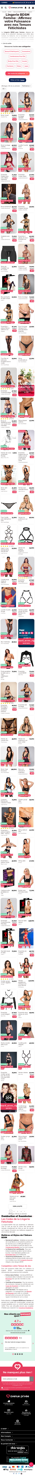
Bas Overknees (5, 642)
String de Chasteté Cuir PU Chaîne (5, 268)
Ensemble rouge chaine (22, 175)
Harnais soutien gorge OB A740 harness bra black (23, 612)
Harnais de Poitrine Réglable (21, 549)
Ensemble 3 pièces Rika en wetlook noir (5, 328)
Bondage (9, 1278)
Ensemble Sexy (11, 1254)
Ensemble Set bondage (22, 705)
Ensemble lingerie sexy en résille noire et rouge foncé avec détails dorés (23, 456)
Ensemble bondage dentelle (21, 116)
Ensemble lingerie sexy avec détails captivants (5, 177)
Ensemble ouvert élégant (5, 1013)
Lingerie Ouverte (26, 1260)
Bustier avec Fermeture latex (23, 891)
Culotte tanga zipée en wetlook (5, 581)
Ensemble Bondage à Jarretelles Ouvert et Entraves (4, 708)
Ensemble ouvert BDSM (22, 672)
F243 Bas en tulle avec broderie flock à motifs (6, 361)
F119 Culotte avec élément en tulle (6, 519)
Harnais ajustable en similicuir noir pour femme (22, 983)
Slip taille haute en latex (5, 951)
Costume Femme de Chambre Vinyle (6, 801)
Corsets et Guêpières (26, 1308)
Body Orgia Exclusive (4, 770)
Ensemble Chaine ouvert (22, 267)
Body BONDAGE (6, 206)
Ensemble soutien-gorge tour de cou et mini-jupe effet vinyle (5, 1076)
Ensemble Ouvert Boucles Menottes (5, 922)
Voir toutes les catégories (16, 73)
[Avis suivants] (33, 1343)
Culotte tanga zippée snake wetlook (22, 1107)
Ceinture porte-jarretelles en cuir (5, 892)
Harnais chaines (23, 1072)
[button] (25, 8)
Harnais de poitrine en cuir (22, 518)
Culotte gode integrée (22, 1043)
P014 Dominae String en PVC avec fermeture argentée (22, 329)
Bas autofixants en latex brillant (5, 297)
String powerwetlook (22, 359)
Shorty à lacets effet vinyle (5, 1043)
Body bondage (23, 297)
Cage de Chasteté (12, 1286)
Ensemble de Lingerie (22, 951)
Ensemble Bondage (21, 580)
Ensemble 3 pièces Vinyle (5, 861)
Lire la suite (7, 43)
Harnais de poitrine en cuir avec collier (22, 740)
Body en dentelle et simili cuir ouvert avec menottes (6, 423)
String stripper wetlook (22, 421)
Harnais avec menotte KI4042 (23, 488)
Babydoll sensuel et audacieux (21, 770)
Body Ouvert (5, 115)
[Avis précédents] (2, 1343)
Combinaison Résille (12, 1247)
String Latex (21, 861)
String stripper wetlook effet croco (22, 1138)
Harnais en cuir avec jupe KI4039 (14, 1198)
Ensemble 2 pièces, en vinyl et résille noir (23, 237)
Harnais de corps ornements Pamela (6, 454)
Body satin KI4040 (4, 488)
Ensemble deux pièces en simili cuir (23, 1014)
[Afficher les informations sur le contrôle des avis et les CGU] (28, 1330)
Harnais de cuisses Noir (4, 739)
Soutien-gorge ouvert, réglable (5, 981)
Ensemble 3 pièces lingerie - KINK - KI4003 (6, 832)
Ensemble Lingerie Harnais (23, 207)
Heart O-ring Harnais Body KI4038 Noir (5, 550)
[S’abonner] (31, 1379)
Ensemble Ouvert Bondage (6, 391)
